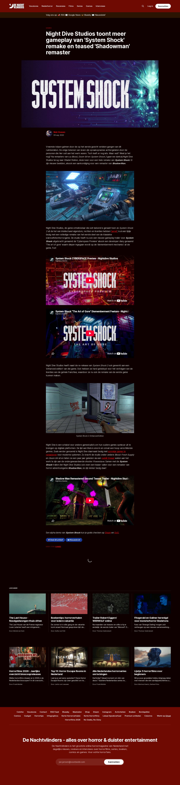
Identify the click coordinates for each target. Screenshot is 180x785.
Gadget (27, 716)
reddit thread (108, 458)
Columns (148, 716)
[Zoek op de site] (143, 6)
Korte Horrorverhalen (71, 716)
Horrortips (38, 716)
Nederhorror (47, 6)
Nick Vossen (59, 132)
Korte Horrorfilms (91, 716)
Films (71, 6)
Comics (17, 716)
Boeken (132, 712)
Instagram (107, 712)
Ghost (168, 716)
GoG (116, 532)
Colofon (20, 712)
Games (89, 6)
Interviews (100, 6)
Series (80, 6)
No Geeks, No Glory (92, 720)
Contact (43, 712)
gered (114, 231)
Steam (108, 532)
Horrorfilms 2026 (72, 720)
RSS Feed (54, 712)
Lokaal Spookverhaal (112, 716)
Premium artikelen (133, 716)
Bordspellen (144, 712)
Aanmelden (163, 6)
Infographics (52, 716)
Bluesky (65, 712)
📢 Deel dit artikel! (55, 540)
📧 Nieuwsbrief (73, 540)
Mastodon (77, 712)
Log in (150, 6)
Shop (87, 712)
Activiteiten (120, 712)
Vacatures (33, 6)
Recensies (60, 6)
